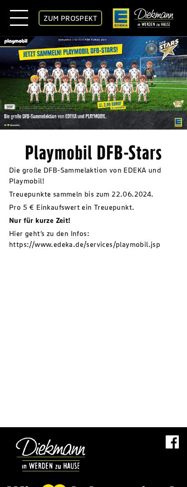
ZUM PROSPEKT (70, 18)
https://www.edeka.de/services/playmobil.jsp (84, 244)
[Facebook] (172, 452)
